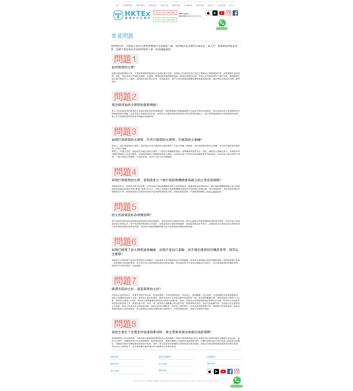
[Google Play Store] (215, 13)
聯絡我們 (166, 49)
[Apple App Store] (208, 13)
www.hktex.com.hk (211, 381)
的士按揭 (213, 191)
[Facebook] (235, 13)
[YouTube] (221, 13)
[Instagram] (228, 13)
